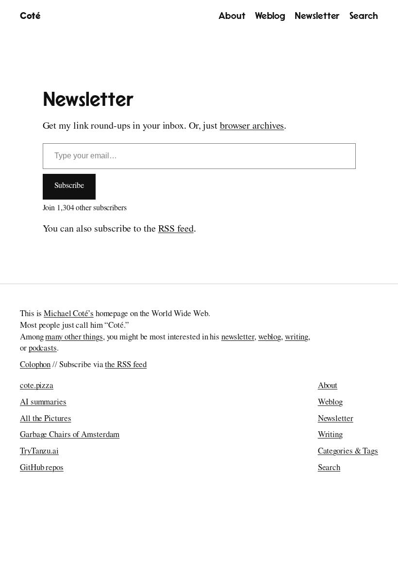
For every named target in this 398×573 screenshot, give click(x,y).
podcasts (43, 349)
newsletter (237, 338)
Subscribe (69, 186)
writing (296, 338)
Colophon (35, 365)
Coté (30, 16)
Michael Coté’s (69, 314)
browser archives (252, 127)
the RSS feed (126, 365)
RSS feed (176, 230)
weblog (269, 338)
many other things (73, 338)
